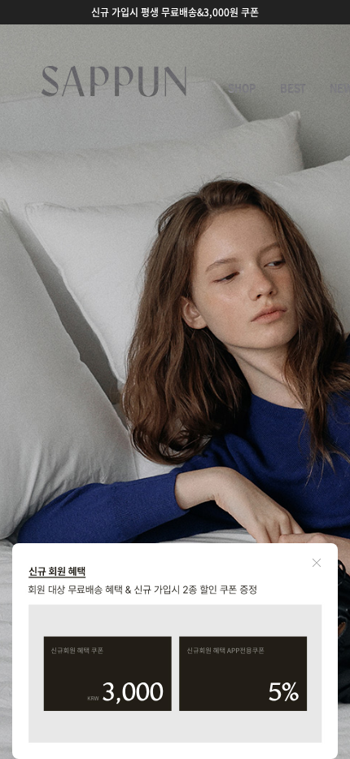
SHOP (242, 89)
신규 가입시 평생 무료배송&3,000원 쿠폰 (175, 12)
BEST (292, 89)
